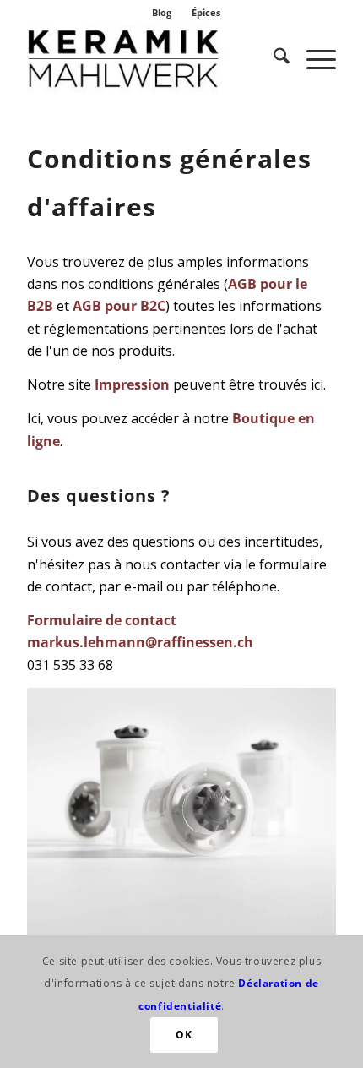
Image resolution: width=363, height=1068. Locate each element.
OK (184, 1034)
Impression (132, 384)
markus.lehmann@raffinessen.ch (140, 642)
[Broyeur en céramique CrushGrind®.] (150, 58)
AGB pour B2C (119, 306)
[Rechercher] (273, 58)
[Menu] (313, 58)
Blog (161, 12)
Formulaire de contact (101, 620)
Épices (206, 12)
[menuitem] (162, 12)
